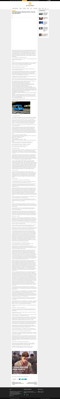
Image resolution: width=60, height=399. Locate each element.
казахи (15, 376)
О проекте (11, 0)
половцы (24, 376)
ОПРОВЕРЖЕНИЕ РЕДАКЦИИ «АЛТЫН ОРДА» (45, 18)
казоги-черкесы (18, 376)
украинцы (27, 376)
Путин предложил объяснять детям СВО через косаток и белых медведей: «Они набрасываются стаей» (45, 29)
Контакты (15, 0)
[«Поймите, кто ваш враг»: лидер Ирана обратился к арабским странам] (41, 35)
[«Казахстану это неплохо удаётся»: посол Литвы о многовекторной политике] (41, 22)
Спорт (31, 8)
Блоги (43, 8)
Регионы (20, 8)
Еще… (45, 8)
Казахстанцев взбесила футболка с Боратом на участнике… (35, 0)
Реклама (13, 0)
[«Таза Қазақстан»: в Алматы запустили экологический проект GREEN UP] (41, 13)
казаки (13, 376)
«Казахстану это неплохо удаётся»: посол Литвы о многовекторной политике (45, 23)
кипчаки (22, 376)
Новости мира (35, 8)
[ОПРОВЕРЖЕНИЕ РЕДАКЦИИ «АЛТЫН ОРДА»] (41, 18)
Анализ (28, 8)
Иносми (39, 8)
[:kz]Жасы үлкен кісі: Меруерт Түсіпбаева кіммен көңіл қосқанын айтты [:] (31, 383)
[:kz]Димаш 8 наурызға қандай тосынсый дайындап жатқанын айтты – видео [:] (18, 383)
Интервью (24, 8)
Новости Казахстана (15, 8)
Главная (41, 398)
